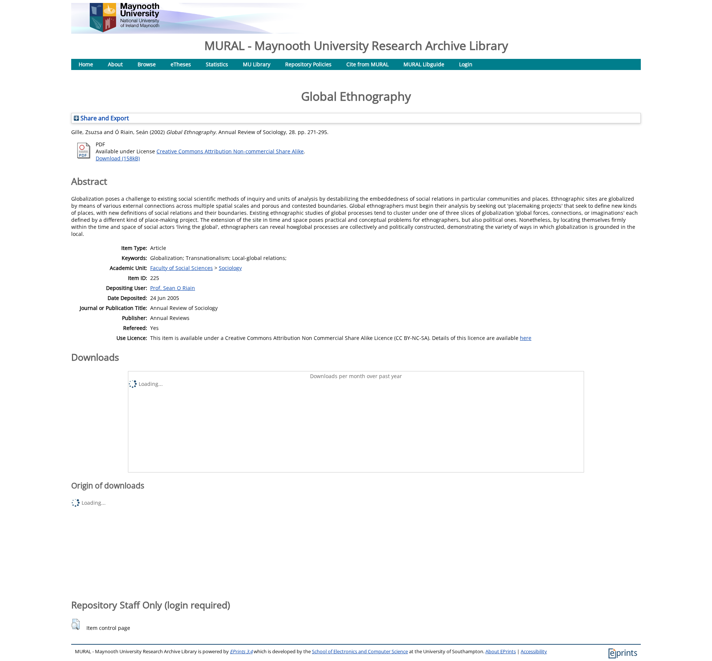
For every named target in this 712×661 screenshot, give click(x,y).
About (115, 64)
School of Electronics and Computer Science (360, 651)
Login (465, 64)
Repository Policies (308, 64)
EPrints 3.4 (241, 651)
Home (86, 64)
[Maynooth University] (124, 30)
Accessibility (534, 651)
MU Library (256, 64)
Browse (147, 64)
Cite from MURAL (367, 64)
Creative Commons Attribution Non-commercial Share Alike (230, 151)
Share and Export (104, 118)
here (525, 337)
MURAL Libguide (423, 64)
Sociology (230, 267)
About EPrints (500, 651)
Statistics (217, 64)
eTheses (181, 64)
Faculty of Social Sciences (181, 267)
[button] (75, 624)
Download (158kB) (118, 158)
